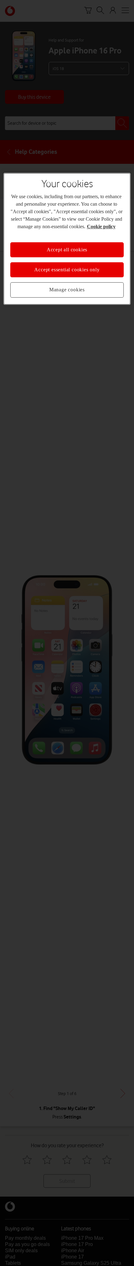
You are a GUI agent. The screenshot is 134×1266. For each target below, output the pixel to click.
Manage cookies (67, 289)
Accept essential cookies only (66, 269)
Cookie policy (101, 226)
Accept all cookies (67, 249)
